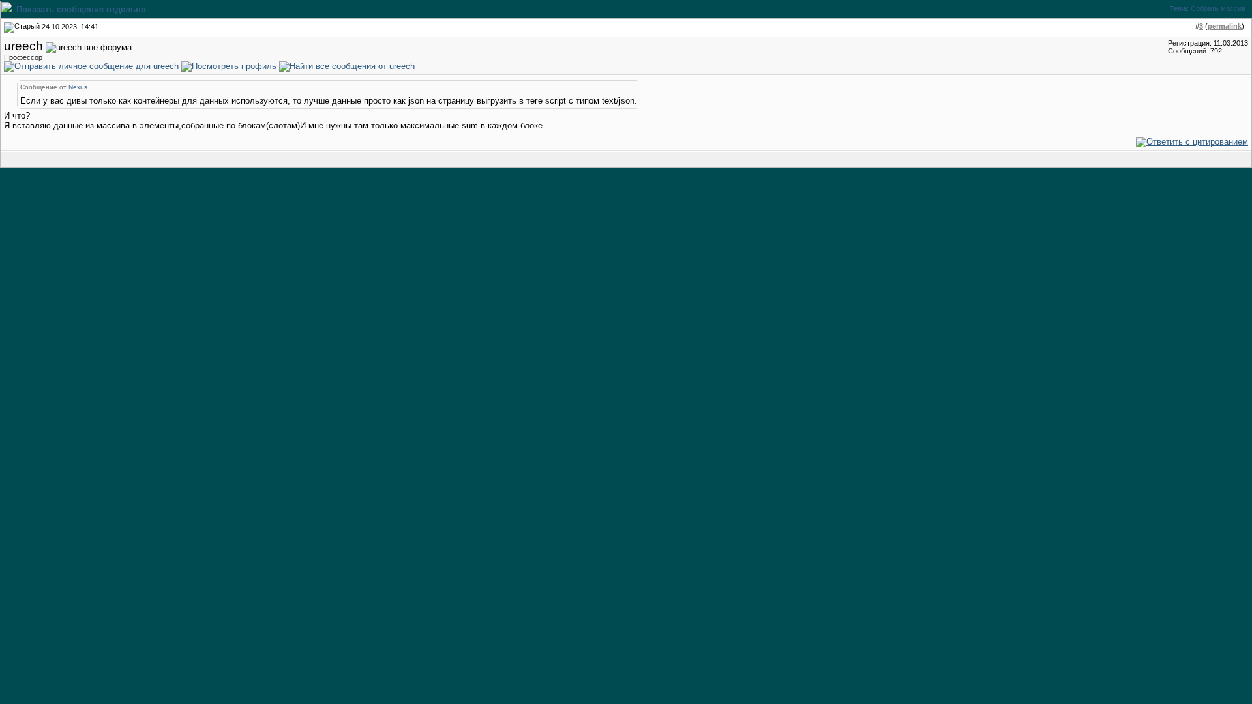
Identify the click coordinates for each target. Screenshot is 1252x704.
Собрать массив (1218, 8)
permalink (1225, 26)
